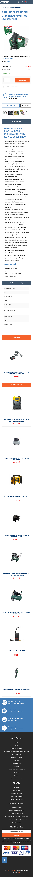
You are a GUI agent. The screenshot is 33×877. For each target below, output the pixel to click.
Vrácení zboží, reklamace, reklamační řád (16, 751)
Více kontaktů (16, 823)
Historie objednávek (16, 799)
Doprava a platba (16, 757)
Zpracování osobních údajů (16, 770)
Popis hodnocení (16, 779)
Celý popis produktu (8, 58)
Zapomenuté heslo (16, 793)
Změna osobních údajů (16, 796)
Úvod (16, 742)
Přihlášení (16, 787)
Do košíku (23, 80)
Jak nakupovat (16, 754)
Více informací (13, 98)
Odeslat (16, 835)
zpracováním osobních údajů (21, 838)
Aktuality (16, 760)
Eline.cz (19, 872)
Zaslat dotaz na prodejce (11, 105)
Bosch (8, 61)
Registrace (16, 790)
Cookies (16, 773)
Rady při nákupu (16, 763)
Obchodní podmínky (16, 748)
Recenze (16, 776)
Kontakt (16, 766)
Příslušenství (25, 105)
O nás (16, 745)
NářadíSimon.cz (11, 870)
